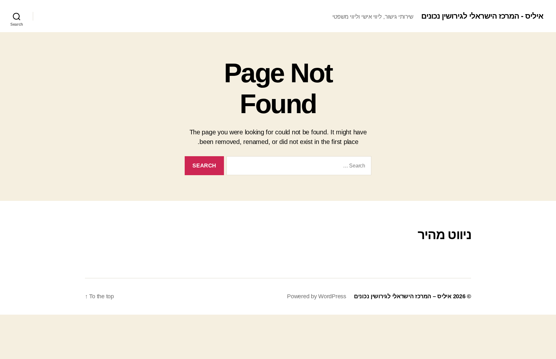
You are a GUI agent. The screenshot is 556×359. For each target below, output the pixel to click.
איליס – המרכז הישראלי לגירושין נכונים (402, 296)
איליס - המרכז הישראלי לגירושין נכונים (482, 16)
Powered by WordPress (316, 296)
